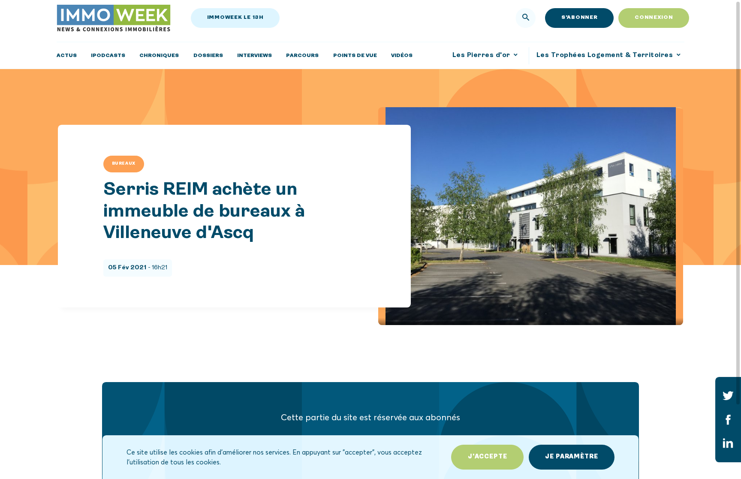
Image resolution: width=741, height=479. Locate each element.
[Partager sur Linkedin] (728, 443)
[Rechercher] (525, 18)
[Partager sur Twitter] (728, 395)
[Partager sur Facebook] (728, 419)
